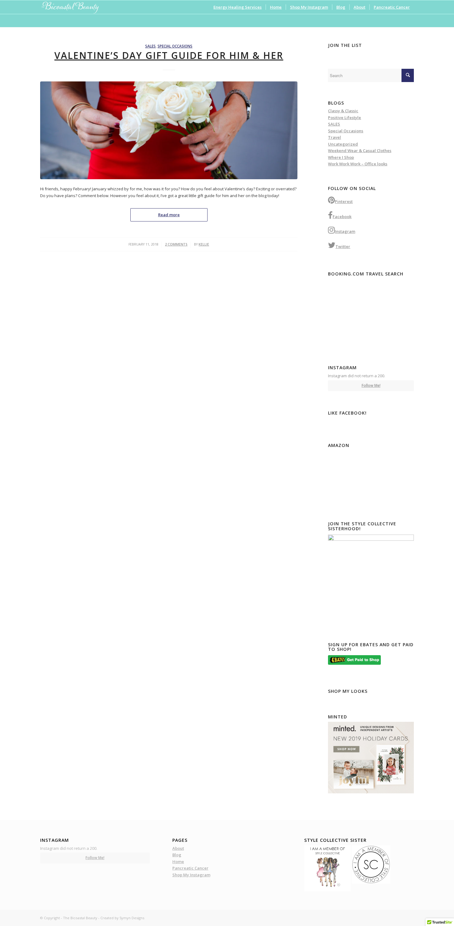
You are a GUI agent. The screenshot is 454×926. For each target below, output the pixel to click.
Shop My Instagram (191, 875)
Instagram (345, 231)
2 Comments (176, 244)
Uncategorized (343, 144)
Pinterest (344, 201)
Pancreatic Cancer (190, 868)
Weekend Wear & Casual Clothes (359, 150)
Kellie (204, 244)
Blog (176, 855)
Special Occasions (175, 45)
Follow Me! (371, 385)
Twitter (342, 246)
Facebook (342, 216)
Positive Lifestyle (344, 117)
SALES (150, 45)
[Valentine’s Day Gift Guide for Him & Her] (168, 130)
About (178, 848)
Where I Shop (341, 157)
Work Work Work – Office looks (357, 164)
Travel (334, 137)
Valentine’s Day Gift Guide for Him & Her (168, 55)
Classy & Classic (343, 111)
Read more (169, 214)
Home (178, 861)
